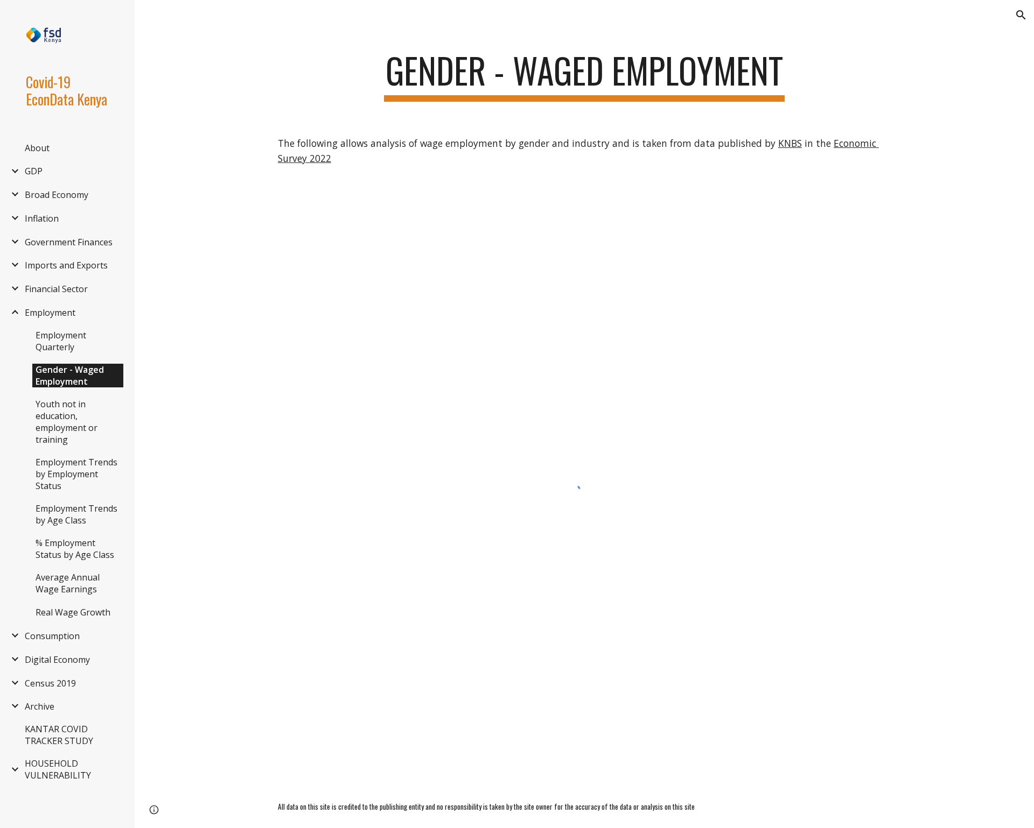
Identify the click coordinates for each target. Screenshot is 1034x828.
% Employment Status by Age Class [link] (75, 549)
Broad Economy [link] (56, 195)
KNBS (790, 143)
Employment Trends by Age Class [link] (76, 514)
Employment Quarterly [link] (61, 341)
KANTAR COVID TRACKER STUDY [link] (59, 735)
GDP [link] (34, 171)
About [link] (37, 148)
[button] (1021, 15)
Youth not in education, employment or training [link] (66, 421)
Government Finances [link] (69, 242)
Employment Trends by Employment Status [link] (76, 474)
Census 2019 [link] (50, 683)
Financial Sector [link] (56, 289)
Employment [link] (50, 313)
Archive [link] (39, 706)
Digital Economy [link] (57, 660)
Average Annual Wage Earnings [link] (68, 583)
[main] (584, 75)
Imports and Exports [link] (66, 265)
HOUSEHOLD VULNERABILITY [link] (58, 769)
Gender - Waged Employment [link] (70, 375)
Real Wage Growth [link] (73, 612)
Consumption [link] (52, 636)
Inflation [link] (42, 218)
